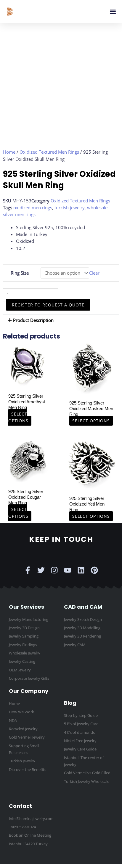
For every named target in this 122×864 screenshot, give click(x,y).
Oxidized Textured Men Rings (49, 152)
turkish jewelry (69, 207)
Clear (94, 273)
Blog (70, 702)
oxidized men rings (32, 207)
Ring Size (20, 273)
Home (9, 152)
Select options (18, 417)
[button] (113, 12)
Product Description (33, 320)
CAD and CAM (83, 606)
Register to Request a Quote (48, 305)
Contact (20, 806)
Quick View (27, 385)
